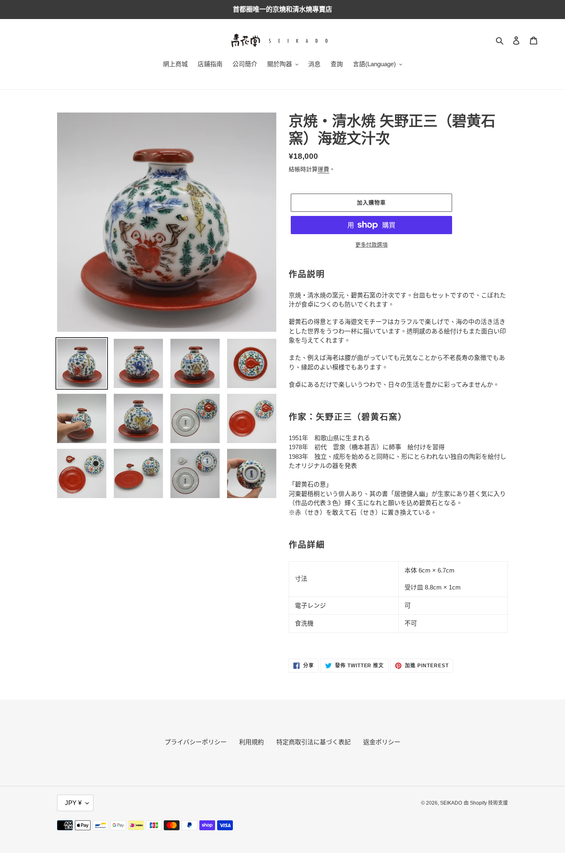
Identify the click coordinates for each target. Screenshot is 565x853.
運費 (323, 169)
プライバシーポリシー (196, 741)
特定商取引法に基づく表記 (313, 741)
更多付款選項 (371, 245)
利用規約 (251, 741)
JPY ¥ (73, 802)
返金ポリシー (381, 741)
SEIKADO (451, 803)
